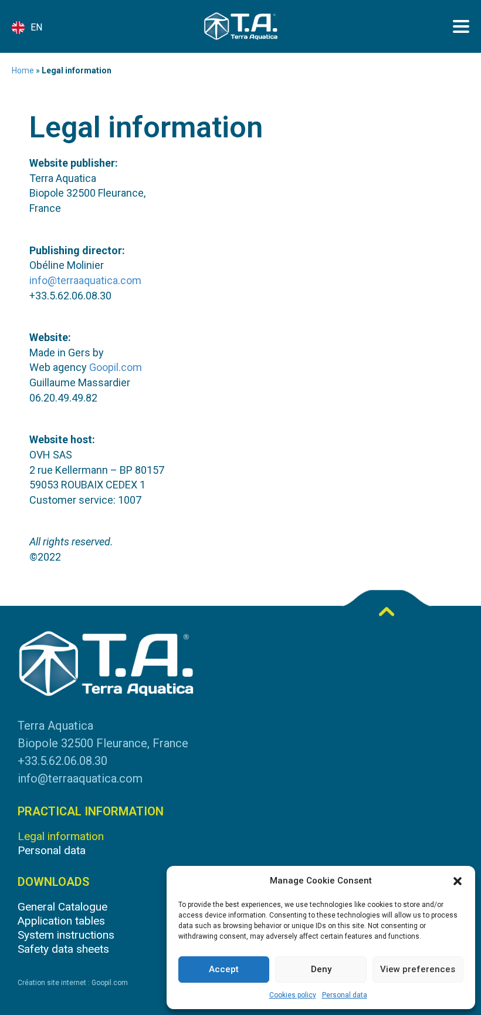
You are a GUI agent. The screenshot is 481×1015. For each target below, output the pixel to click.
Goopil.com (115, 367)
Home (23, 70)
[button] (457, 881)
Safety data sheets (63, 949)
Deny (321, 969)
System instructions (66, 935)
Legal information (61, 836)
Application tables (61, 921)
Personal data (344, 995)
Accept (224, 969)
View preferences (417, 969)
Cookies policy (292, 995)
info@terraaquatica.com (85, 280)
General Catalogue (62, 906)
